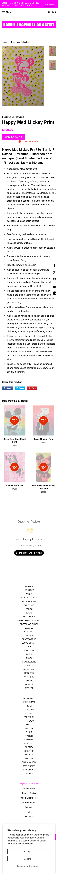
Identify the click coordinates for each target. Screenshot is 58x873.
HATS (29, 646)
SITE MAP (29, 687)
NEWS (29, 657)
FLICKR (29, 732)
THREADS (29, 720)
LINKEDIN (29, 773)
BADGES (29, 627)
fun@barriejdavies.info (29, 783)
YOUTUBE (29, 709)
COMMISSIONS (29, 661)
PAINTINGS (29, 605)
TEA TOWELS (29, 616)
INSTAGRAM (29, 701)
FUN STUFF (29, 650)
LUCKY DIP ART (29, 642)
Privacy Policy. (26, 843)
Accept (27, 851)
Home (4, 42)
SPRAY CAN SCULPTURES (29, 620)
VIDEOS (29, 665)
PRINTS (29, 609)
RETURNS (29, 672)
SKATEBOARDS (29, 639)
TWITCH (29, 735)
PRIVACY (29, 684)
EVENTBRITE (29, 765)
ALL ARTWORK (29, 601)
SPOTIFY (29, 747)
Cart (53, 12)
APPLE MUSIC (29, 769)
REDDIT (29, 724)
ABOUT (29, 593)
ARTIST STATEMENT (29, 597)
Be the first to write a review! (29, 552)
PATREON (29, 754)
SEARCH (29, 586)
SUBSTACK (29, 750)
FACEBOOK (29, 716)
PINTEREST (29, 739)
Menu (8, 12)
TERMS (29, 680)
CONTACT (29, 590)
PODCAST (29, 743)
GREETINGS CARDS (29, 624)
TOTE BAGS (29, 635)
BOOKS (29, 612)
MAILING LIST (29, 698)
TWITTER (29, 728)
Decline (27, 858)
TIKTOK (29, 705)
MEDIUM (29, 758)
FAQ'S (29, 654)
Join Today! (49, 4)
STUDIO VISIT (29, 669)
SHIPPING (29, 676)
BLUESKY (29, 713)
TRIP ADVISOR (29, 762)
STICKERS (29, 631)
